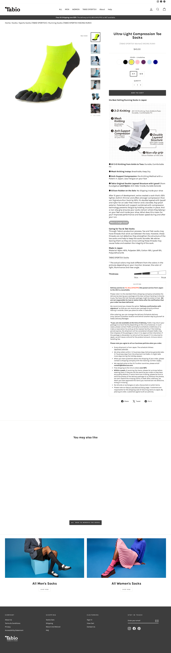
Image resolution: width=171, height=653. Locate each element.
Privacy (8, 627)
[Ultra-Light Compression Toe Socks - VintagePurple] (20, 478)
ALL (60, 9)
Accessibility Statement (14, 630)
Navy (155, 62)
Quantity (137, 81)
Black (125, 62)
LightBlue (149, 62)
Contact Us (91, 627)
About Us (8, 620)
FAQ (47, 630)
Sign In (89, 620)
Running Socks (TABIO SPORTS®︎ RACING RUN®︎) (70, 23)
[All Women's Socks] (126, 558)
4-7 (133, 74)
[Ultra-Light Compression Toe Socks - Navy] (27, 478)
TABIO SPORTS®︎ (89, 9)
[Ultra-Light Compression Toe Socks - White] (7, 478)
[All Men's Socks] (44, 558)
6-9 (141, 74)
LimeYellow (131, 62)
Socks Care (50, 620)
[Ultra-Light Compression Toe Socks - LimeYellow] (13, 478)
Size (137, 69)
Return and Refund (53, 627)
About (102, 9)
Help (110, 9)
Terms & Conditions (12, 623)
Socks (14, 23)
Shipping (49, 623)
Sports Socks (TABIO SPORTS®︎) (33, 23)
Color (137, 57)
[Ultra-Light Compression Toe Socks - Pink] (17, 478)
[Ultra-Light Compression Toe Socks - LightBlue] (23, 478)
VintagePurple (143, 62)
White (119, 62)
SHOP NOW (45, 589)
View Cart (90, 623)
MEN (67, 9)
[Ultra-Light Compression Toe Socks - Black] (10, 478)
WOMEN (75, 9)
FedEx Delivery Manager (119, 318)
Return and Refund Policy (135, 387)
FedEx (159, 361)
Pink (137, 62)
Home (7, 23)
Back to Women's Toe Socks (87, 522)
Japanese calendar (121, 349)
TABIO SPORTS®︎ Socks (119, 257)
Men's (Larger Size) (119, 222)
